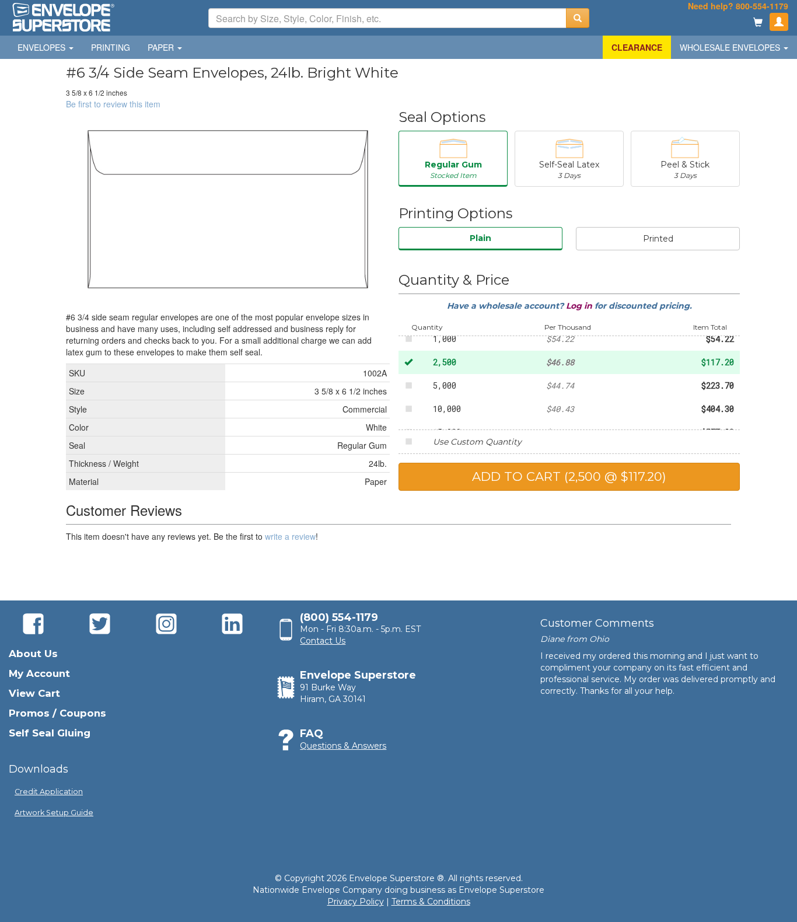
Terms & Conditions (430, 901)
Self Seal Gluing (49, 733)
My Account (39, 673)
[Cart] (758, 23)
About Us (33, 653)
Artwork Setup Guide (54, 812)
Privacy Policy (355, 901)
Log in (580, 306)
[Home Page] (62, 16)
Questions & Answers (343, 746)
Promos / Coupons (57, 713)
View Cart (34, 693)
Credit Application (49, 791)
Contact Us (322, 640)
